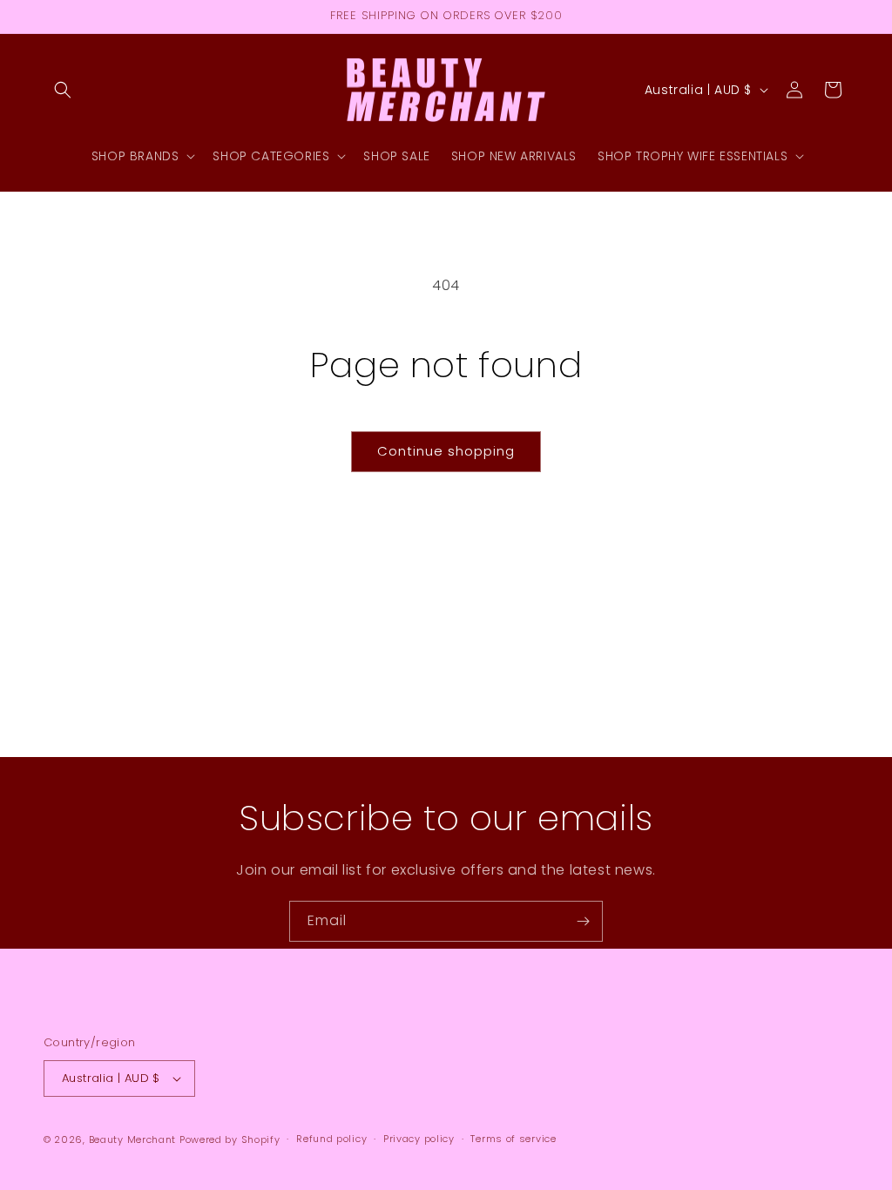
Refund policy (331, 1139)
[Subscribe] (583, 921)
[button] (63, 90)
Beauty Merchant (133, 1139)
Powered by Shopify (229, 1139)
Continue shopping (446, 451)
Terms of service (513, 1139)
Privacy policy (419, 1139)
